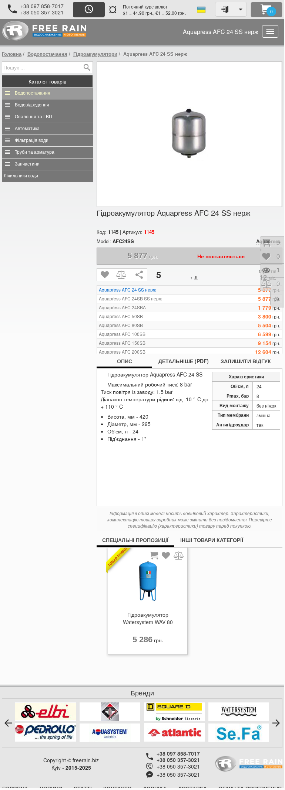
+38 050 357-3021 (42, 12)
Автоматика (27, 128)
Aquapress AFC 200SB (122, 351)
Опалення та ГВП (33, 116)
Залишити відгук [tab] (246, 361)
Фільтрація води (31, 140)
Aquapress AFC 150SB (122, 342)
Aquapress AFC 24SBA (122, 307)
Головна (11, 53)
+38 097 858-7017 (42, 6)
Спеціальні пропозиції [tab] (135, 540)
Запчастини (27, 164)
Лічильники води (21, 175)
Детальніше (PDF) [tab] (183, 361)
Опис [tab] (124, 361)
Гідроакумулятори (95, 53)
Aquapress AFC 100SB (122, 334)
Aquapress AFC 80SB (121, 325)
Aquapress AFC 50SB (121, 316)
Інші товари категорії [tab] (211, 540)
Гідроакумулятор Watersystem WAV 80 (148, 618)
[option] (148, 603)
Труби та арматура (34, 152)
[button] (8, 723)
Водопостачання (47, 53)
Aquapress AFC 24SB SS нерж (130, 298)
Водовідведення (32, 105)
